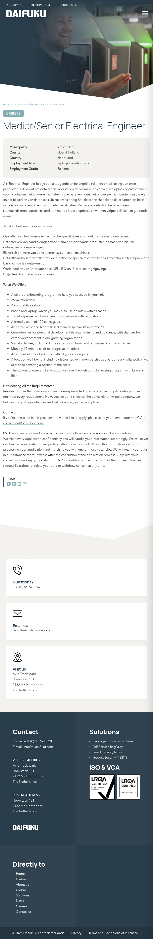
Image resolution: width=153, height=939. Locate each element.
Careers (21, 906)
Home (6, 104)
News (20, 901)
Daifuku (21, 879)
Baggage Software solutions (112, 741)
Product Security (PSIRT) (109, 757)
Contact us (23, 912)
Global (21, 890)
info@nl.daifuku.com (38, 747)
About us (22, 884)
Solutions (22, 895)
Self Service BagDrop (107, 747)
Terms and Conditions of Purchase (113, 933)
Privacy (76, 933)
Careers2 (18, 104)
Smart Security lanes (107, 752)
